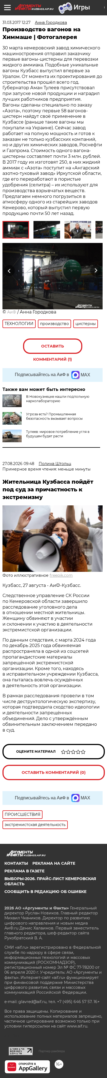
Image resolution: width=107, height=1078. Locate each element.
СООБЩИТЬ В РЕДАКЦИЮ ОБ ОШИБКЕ (45, 891)
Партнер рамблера (52, 1051)
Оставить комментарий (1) (52, 349)
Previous (8, 271)
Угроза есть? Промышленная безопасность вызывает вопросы (54, 416)
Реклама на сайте (53, 863)
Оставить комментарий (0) (54, 772)
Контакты (16, 863)
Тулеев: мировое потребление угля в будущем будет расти (57, 434)
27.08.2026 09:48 (18, 463)
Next (96, 271)
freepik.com (61, 575)
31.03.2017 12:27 (16, 22)
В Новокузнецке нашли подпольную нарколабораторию (57, 398)
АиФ (11, 312)
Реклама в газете (24, 871)
